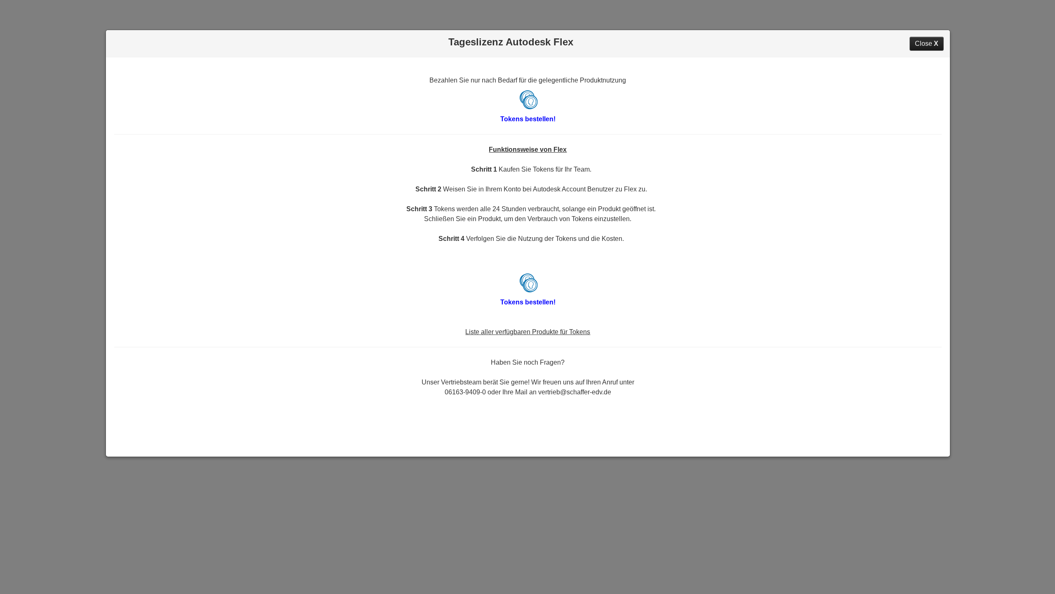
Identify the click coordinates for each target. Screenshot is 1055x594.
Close (926, 43)
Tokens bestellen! (528, 119)
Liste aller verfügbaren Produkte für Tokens (527, 331)
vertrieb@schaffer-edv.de (574, 392)
